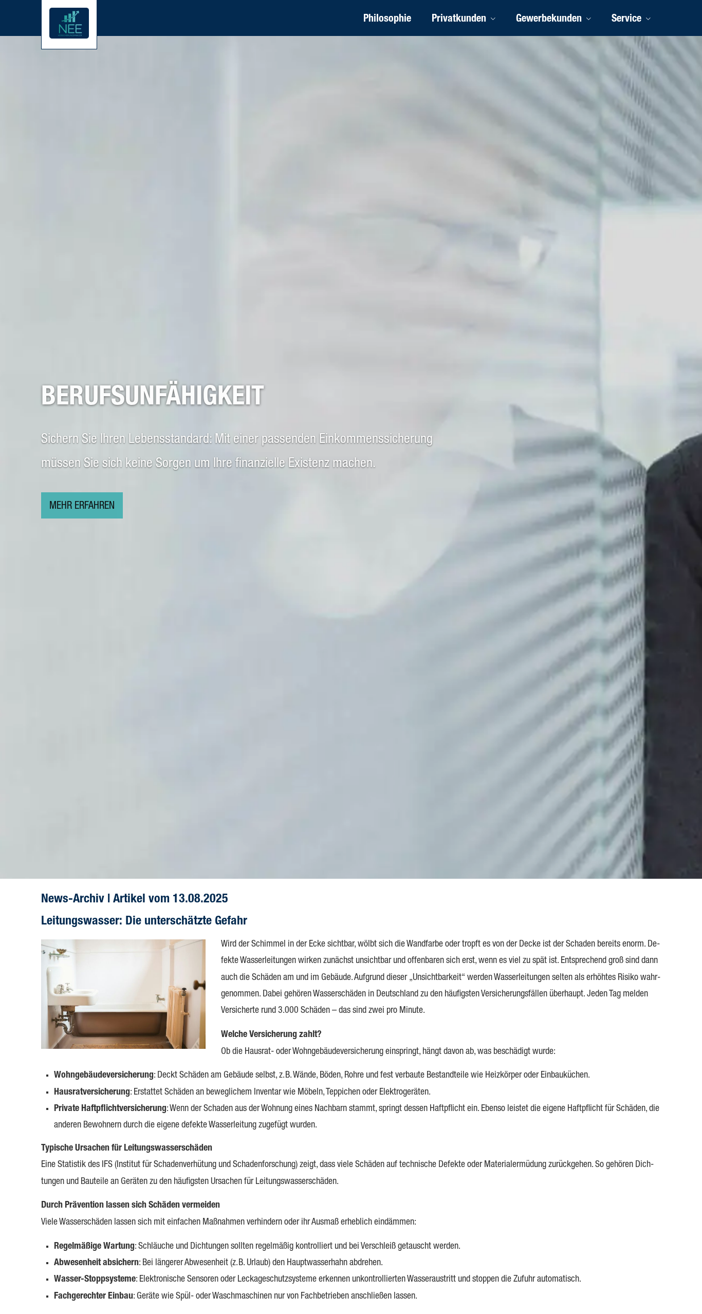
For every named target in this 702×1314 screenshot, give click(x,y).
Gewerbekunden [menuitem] (549, 19)
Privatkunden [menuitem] (459, 19)
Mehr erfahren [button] (82, 507)
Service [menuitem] (626, 19)
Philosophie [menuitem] (387, 19)
